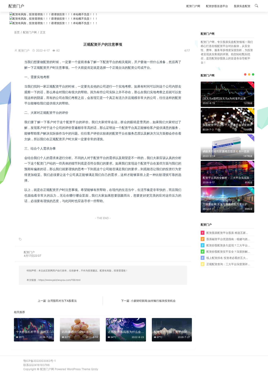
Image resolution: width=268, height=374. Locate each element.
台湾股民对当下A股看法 (62, 300)
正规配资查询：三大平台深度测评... (228, 264)
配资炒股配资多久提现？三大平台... (228, 245)
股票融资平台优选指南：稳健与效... (228, 239)
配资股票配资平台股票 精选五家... (227, 233)
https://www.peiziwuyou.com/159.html (59, 279)
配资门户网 (30, 32)
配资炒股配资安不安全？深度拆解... (228, 251)
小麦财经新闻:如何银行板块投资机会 (153, 300)
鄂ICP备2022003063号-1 (39, 360)
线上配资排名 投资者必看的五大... (227, 258)
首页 (17, 32)
